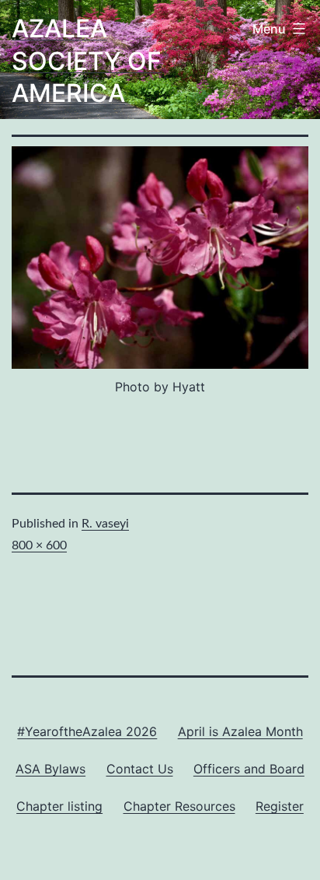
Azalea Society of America (87, 60)
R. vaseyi (105, 523)
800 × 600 (39, 545)
